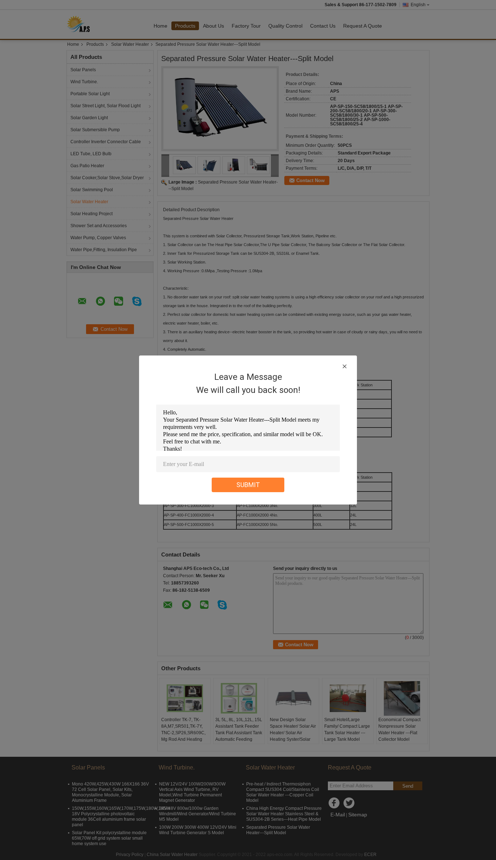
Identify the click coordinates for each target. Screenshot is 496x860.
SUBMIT (248, 485)
